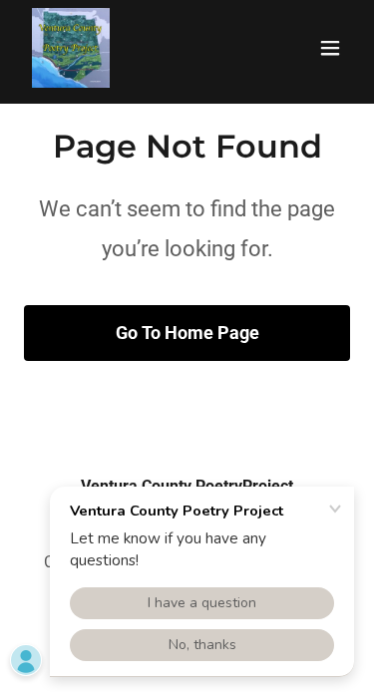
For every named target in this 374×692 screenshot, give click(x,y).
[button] (330, 48)
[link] (71, 48)
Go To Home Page (187, 332)
